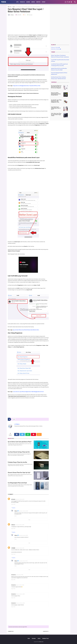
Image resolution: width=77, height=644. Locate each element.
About (29, 638)
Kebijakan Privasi (45, 638)
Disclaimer (34, 638)
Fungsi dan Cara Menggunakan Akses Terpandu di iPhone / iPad (26, 85)
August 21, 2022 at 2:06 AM (20, 584)
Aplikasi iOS (22, 2)
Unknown (13, 524)
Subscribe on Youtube (55, 49)
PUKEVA (3, 2)
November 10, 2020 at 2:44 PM (19, 524)
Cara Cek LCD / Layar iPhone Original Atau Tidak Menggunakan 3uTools (28, 391)
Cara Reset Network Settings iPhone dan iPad (18, 452)
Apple (17, 2)
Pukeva (17, 424)
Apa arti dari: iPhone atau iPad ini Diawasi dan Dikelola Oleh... (26, 329)
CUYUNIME (13, 548)
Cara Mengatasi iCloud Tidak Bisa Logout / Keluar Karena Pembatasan (26, 10)
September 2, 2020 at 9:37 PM (20, 499)
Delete (14, 504)
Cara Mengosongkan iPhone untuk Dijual (17, 482)
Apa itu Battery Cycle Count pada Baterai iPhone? (20, 441)
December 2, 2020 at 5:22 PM (23, 560)
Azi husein (13, 499)
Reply (12, 504)
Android (33, 2)
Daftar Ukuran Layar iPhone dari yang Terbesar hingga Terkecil (56, 114)
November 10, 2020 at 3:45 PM (23, 535)
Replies (13, 507)
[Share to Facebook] (16, 434)
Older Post (45, 631)
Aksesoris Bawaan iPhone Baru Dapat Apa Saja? (19, 472)
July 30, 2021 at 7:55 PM (19, 574)
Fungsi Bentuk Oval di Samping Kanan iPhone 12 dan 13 (56, 108)
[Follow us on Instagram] (65, 2)
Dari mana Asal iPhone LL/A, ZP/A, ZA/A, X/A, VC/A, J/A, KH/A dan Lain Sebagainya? (56, 87)
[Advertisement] (28, 25)
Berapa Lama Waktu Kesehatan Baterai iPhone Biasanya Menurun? (56, 94)
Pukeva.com (41, 641)
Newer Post (11, 631)
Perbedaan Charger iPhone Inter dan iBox (17, 462)
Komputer (38, 2)
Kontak (39, 638)
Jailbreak (28, 2)
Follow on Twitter (55, 47)
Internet (43, 2)
